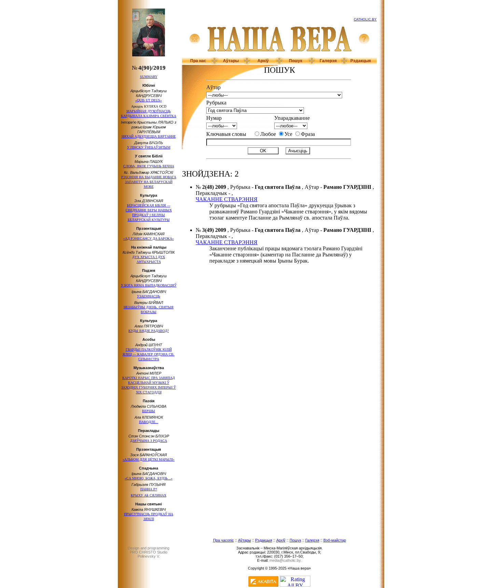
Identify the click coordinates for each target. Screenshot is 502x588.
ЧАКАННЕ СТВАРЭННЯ (226, 199)
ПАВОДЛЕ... (148, 422)
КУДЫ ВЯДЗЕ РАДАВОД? (148, 331)
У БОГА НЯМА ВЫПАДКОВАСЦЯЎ (149, 285)
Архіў (263, 60)
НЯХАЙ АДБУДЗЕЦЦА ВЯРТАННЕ (149, 136)
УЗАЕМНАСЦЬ (148, 296)
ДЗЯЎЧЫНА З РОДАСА (148, 441)
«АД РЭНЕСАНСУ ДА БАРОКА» (148, 238)
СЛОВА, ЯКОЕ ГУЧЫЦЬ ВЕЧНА (148, 166)
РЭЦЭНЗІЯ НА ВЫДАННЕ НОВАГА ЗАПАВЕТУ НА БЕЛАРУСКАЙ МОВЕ (148, 181)
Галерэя (328, 60)
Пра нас (198, 60)
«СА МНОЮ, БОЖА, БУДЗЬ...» (148, 478)
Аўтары (231, 60)
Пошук (295, 60)
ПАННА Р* (148, 489)
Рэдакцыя (360, 60)
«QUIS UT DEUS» (148, 100)
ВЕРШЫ (148, 411)
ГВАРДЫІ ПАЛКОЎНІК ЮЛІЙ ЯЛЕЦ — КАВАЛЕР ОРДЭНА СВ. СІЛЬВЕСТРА (149, 354)
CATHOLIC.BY (365, 19)
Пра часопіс (223, 540)
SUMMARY (148, 77)
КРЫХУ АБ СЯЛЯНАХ (148, 495)
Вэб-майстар (334, 540)
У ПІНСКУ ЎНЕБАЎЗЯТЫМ (148, 147)
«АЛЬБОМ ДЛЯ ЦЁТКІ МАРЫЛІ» (149, 459)
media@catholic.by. (285, 560)
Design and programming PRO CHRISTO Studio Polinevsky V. (148, 552)
